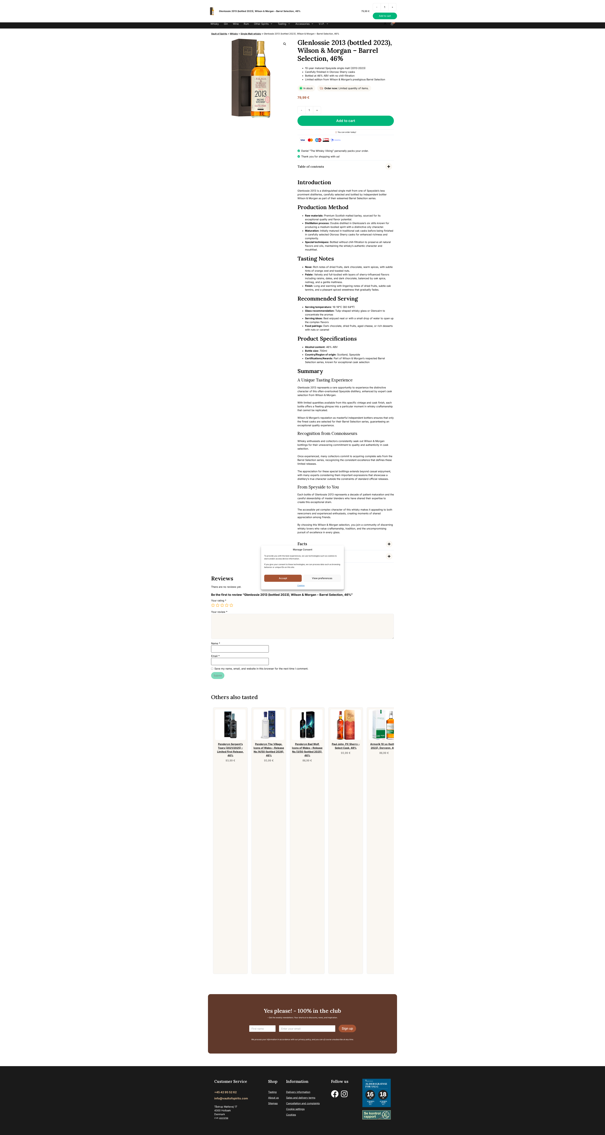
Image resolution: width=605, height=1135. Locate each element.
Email (215, 656)
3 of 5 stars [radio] (222, 605)
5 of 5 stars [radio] (231, 605)
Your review (219, 611)
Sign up (347, 1029)
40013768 (223, 1118)
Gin (226, 23)
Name (215, 643)
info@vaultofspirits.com (231, 1098)
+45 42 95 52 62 (225, 1092)
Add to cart (345, 121)
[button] (285, 44)
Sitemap (273, 1103)
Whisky (214, 23)
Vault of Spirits (219, 33)
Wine (236, 23)
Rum (246, 23)
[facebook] (335, 1094)
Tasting (282, 23)
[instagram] (344, 1094)
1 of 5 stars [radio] (213, 605)
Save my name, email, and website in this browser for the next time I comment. (261, 668)
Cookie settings (295, 1109)
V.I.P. (322, 23)
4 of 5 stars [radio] (227, 605)
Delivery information (298, 1092)
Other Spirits (261, 23)
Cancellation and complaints (303, 1103)
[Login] (385, 23)
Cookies (301, 585)
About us (273, 1097)
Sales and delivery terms (300, 1097)
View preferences (322, 578)
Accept (283, 578)
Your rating (218, 600)
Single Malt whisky (251, 33)
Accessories (302, 23)
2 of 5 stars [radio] (217, 605)
